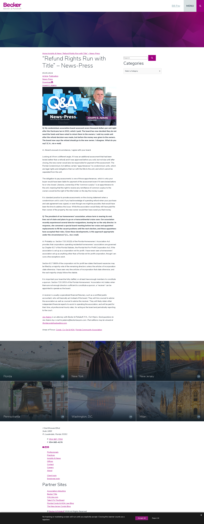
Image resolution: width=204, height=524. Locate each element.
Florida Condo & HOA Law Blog (60, 503)
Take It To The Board (55, 500)
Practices (51, 455)
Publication (53, 76)
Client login (52, 475)
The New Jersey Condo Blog (59, 506)
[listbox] (142, 71)
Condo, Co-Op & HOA (65, 329)
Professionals (52, 452)
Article (45, 76)
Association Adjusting (56, 491)
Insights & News (55, 53)
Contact (50, 464)
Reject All (155, 518)
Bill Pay (176, 5)
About (49, 470)
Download (46, 82)
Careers (50, 467)
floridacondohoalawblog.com (54, 323)
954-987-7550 (56, 439)
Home (45, 53)
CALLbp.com (52, 497)
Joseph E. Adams (49, 85)
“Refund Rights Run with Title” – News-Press (81, 53)
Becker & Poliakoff (56, 511)
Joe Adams (46, 317)
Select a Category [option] (131, 71)
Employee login (53, 478)
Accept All (141, 518)
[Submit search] (152, 58)
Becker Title (52, 494)
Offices (50, 461)
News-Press (47, 79)
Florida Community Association (89, 329)
